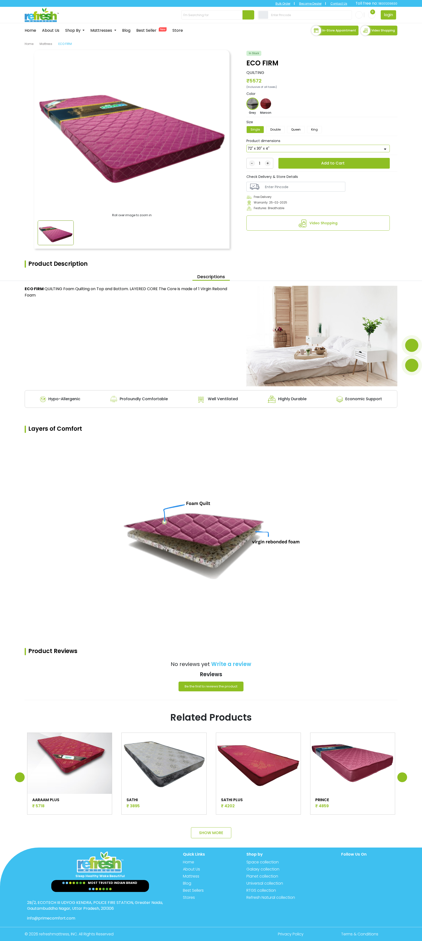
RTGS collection (261, 890)
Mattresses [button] (101, 30)
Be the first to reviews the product (211, 686)
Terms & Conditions (359, 934)
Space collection (262, 862)
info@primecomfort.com (51, 918)
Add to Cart (333, 163)
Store (177, 30)
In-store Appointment (339, 30)
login (388, 15)
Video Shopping (383, 30)
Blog (126, 30)
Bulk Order (282, 3)
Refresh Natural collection (270, 897)
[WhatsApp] (411, 345)
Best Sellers (193, 890)
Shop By (73, 30)
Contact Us (338, 3)
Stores (189, 897)
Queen (296, 129)
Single (255, 129)
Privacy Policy (291, 934)
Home (30, 30)
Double (275, 129)
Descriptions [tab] (211, 277)
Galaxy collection (262, 869)
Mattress (46, 44)
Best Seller (150, 30)
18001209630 (387, 3)
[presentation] (20, 777)
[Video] (411, 365)
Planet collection (262, 876)
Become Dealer (310, 3)
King (314, 129)
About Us (50, 30)
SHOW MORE (211, 833)
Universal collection (264, 883)
